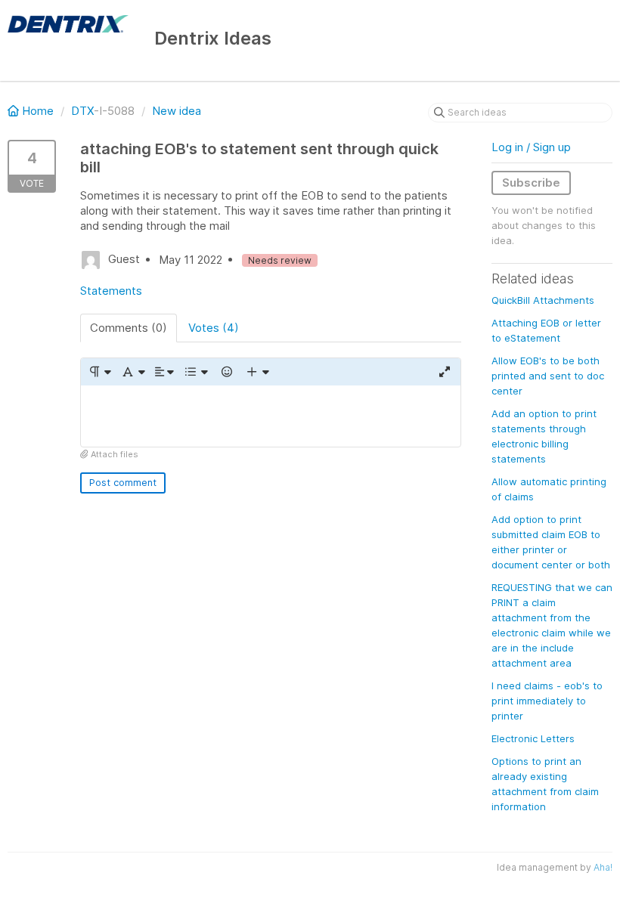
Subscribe (531, 182)
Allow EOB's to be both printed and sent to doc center (547, 375)
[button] (99, 371)
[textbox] (270, 416)
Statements (111, 290)
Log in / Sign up (531, 147)
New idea (176, 111)
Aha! (603, 867)
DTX (82, 111)
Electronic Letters (533, 738)
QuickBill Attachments (542, 300)
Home (38, 111)
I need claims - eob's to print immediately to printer (547, 700)
